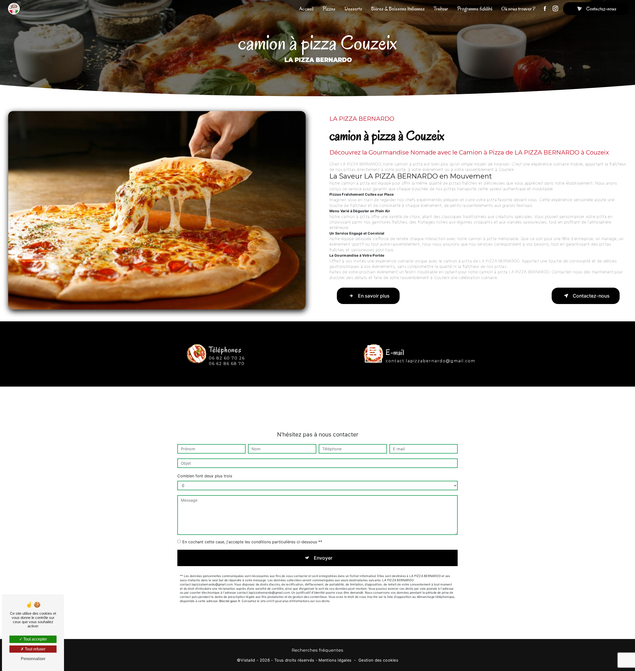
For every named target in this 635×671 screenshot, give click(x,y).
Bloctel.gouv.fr (229, 601)
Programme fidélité (474, 8)
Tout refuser (34, 649)
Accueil (306, 8)
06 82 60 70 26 (227, 358)
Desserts (353, 8)
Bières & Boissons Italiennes (398, 8)
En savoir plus (373, 296)
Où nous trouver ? (518, 8)
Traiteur (441, 8)
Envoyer (323, 558)
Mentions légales (334, 660)
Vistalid (248, 660)
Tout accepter (34, 639)
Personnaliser (33, 659)
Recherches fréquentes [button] (317, 650)
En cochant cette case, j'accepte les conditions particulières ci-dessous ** (252, 541)
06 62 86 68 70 (227, 363)
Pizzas (328, 8)
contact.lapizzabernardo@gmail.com (430, 361)
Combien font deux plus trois (204, 475)
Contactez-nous (601, 8)
